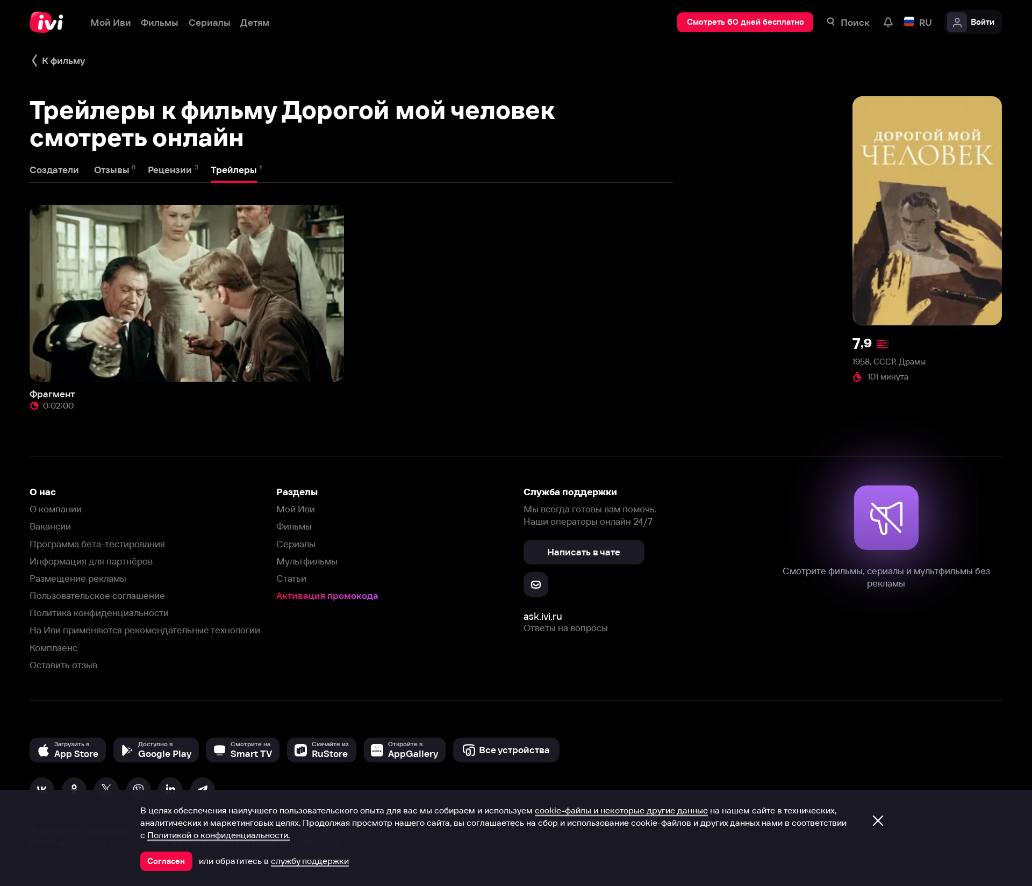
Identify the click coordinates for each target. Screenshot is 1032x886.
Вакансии (50, 526)
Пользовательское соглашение (97, 595)
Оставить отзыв (63, 665)
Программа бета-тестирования (97, 544)
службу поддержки (310, 861)
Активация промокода (327, 595)
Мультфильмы (307, 561)
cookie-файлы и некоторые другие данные (621, 810)
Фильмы (294, 526)
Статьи (291, 578)
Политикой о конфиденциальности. (218, 835)
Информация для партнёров (91, 561)
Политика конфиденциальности (99, 613)
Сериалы (296, 544)
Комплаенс (53, 647)
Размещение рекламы (78, 578)
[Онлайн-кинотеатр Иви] (50, 22)
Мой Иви (295, 509)
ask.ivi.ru (543, 616)
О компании (56, 509)
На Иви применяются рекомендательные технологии (145, 630)
